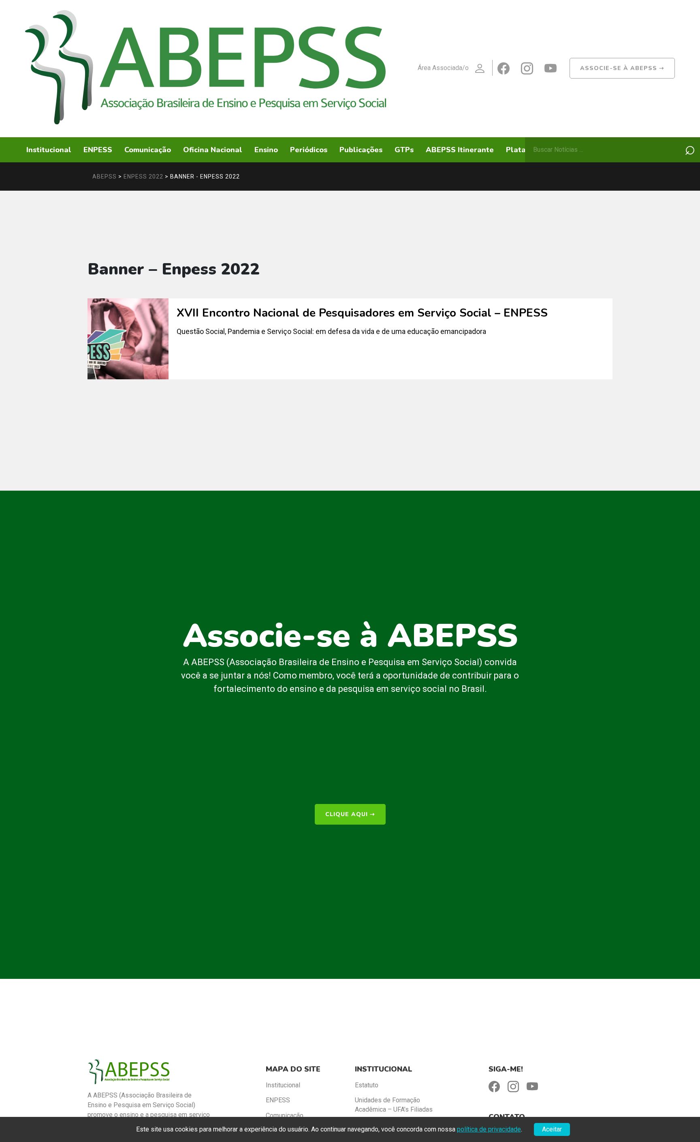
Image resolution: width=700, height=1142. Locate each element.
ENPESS (97, 150)
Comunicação (147, 150)
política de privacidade (489, 1129)
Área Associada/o (443, 68)
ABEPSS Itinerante (460, 150)
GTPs (404, 150)
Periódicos (308, 150)
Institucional (48, 150)
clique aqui (350, 814)
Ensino (266, 150)
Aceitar (552, 1129)
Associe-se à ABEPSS (622, 68)
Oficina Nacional (212, 150)
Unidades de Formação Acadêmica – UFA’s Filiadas (394, 1104)
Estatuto (366, 1085)
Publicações (360, 150)
